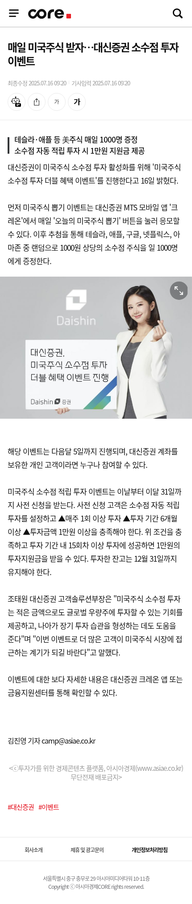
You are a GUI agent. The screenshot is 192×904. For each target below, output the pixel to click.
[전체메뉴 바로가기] (14, 13)
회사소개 (33, 850)
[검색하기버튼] (178, 13)
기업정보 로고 (50, 14)
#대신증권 (21, 807)
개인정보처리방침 (149, 850)
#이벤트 (48, 807)
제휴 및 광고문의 (87, 850)
